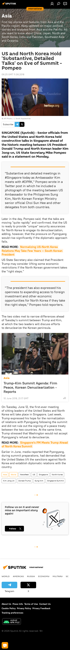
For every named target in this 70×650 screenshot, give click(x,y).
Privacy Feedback (41, 608)
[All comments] (5, 645)
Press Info (18, 603)
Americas (18, 576)
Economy (43, 576)
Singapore (43, 474)
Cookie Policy (9, 608)
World (13, 474)
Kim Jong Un (8, 480)
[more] (64, 398)
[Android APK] (11, 622)
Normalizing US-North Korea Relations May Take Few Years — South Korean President (32, 250)
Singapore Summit (55, 480)
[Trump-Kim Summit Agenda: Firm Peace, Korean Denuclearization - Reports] (35, 354)
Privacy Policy (24, 608)
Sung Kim (39, 480)
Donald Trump (24, 480)
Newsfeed (24, 474)
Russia (31, 576)
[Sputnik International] (10, 4)
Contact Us (45, 603)
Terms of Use (31, 603)
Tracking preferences (12, 612)
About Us (6, 603)
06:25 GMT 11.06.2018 (13, 74)
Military (58, 576)
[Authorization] (52, 3)
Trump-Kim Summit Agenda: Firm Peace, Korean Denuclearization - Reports (30, 387)
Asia (6, 378)
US (34, 474)
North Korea (57, 474)
